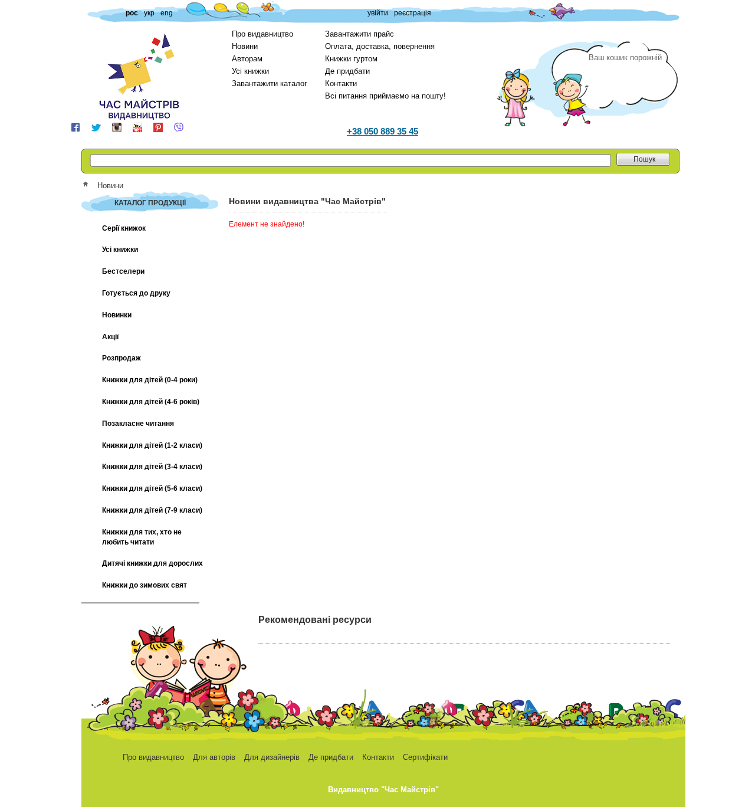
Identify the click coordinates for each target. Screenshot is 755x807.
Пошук (644, 159)
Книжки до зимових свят (144, 585)
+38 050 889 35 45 (382, 131)
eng (166, 13)
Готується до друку (136, 293)
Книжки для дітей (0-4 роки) (150, 380)
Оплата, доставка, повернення (380, 46)
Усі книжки (250, 71)
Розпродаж (121, 358)
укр (149, 13)
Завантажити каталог (269, 83)
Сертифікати (425, 757)
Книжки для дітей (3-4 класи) (152, 466)
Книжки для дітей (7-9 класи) (152, 510)
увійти (377, 13)
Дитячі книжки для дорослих (152, 563)
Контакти (341, 83)
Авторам (247, 58)
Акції (110, 337)
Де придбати (347, 71)
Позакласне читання (138, 423)
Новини (245, 46)
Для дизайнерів (272, 757)
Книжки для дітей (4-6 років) (150, 402)
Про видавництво (262, 33)
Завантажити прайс (359, 33)
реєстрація (412, 13)
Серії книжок (124, 228)
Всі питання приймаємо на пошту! (385, 95)
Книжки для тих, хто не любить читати (142, 537)
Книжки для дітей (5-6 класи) (152, 488)
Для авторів (214, 757)
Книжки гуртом (351, 58)
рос (132, 13)
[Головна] (89, 185)
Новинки (117, 315)
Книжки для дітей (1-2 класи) (152, 445)
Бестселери (123, 271)
